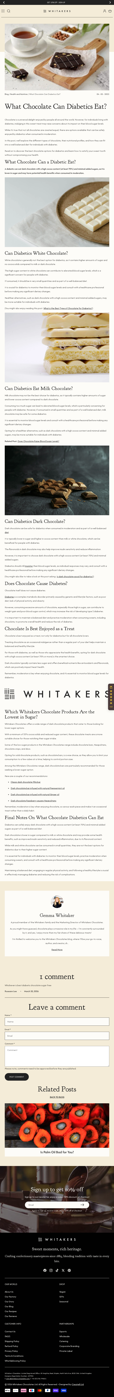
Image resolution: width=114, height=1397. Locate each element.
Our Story (9, 1301)
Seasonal (63, 1301)
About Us (9, 1291)
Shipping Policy (12, 1341)
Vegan (62, 1291)
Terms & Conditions (14, 1355)
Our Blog (9, 1306)
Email (8, 1029)
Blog (7, 94)
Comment (10, 1043)
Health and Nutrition (19, 94)
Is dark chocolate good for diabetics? (75, 576)
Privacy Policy (11, 1351)
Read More (57, 949)
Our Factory (10, 1296)
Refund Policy (11, 1346)
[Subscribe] (82, 1205)
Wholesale (64, 1336)
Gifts (61, 1296)
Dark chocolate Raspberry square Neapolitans (33, 800)
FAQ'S (7, 1336)
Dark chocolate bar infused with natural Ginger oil (35, 794)
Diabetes (9, 596)
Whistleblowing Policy (15, 1360)
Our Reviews (11, 1316)
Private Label (65, 1351)
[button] (111, 697)
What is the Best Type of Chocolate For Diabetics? (67, 308)
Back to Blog (57, 1097)
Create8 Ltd (78, 1384)
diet (7, 532)
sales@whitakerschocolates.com (18, 1378)
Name (8, 1015)
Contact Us (10, 1331)
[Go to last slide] (4, 2)
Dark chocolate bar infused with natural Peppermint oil (38, 788)
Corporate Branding (69, 1346)
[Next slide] (110, 2)
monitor (29, 566)
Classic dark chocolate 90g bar (26, 782)
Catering (63, 1341)
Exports (63, 1331)
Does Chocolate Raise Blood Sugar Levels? (38, 441)
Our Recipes (11, 1311)
